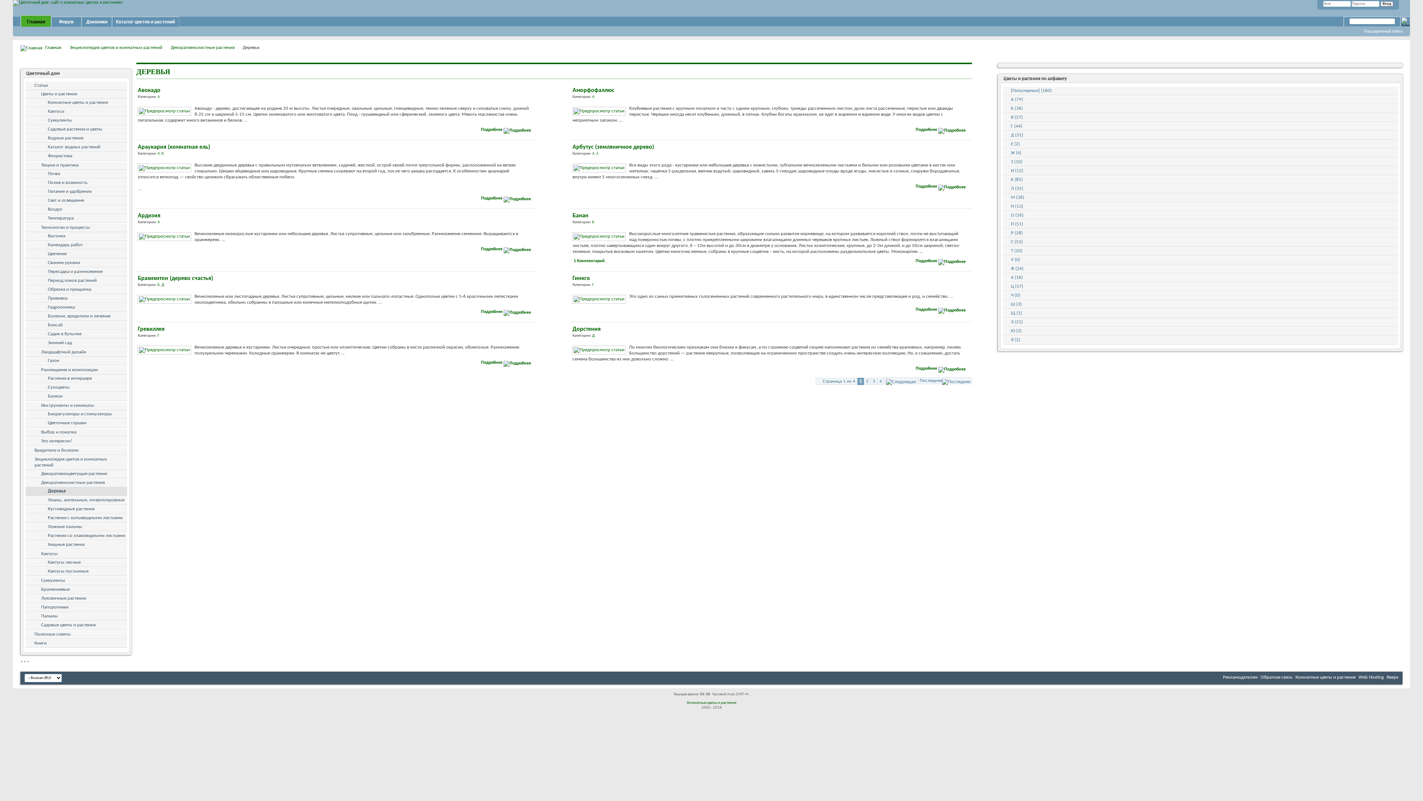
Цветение (57, 253)
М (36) (1017, 197)
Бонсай (55, 325)
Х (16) (1017, 277)
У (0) (1015, 259)
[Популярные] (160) (1031, 90)
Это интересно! (56, 441)
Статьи (41, 85)
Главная (36, 21)
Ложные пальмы (65, 526)
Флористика (60, 156)
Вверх (1393, 677)
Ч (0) (1015, 295)
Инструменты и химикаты (67, 405)
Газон (53, 360)
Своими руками (64, 262)
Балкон (55, 396)
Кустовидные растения (71, 509)
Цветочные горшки (67, 423)
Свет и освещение (66, 200)
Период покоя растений (72, 280)
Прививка (57, 298)
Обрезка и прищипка (69, 289)
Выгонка (56, 236)
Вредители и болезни (56, 450)
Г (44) (1016, 126)
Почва (54, 173)
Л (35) (1017, 188)
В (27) (1017, 117)
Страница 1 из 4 (839, 381)
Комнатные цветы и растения (78, 102)
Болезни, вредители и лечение (79, 316)
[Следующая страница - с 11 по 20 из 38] (901, 380)
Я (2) (1015, 339)
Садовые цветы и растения (68, 625)
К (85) (1017, 179)
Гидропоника (61, 307)
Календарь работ (65, 245)
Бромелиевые (55, 589)
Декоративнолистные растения (203, 47)
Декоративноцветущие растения (74, 473)
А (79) (1017, 99)
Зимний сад (60, 342)
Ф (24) (1017, 268)
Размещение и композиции (69, 369)
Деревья (57, 491)
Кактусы (56, 111)
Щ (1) (1016, 313)
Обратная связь (1277, 677)
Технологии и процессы (65, 227)
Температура (61, 218)
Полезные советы (52, 634)
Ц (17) (1017, 286)
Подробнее (492, 130)
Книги (40, 643)
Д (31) (1017, 135)
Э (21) (1017, 322)
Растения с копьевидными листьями (85, 517)
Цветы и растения (59, 94)
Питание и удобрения (70, 191)
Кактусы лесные (64, 562)
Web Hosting (1371, 677)
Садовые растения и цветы (75, 129)
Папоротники (55, 607)
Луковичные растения (63, 598)
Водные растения (65, 138)
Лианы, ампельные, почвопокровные (86, 500)
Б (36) (1017, 108)
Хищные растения (66, 544)
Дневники (96, 21)
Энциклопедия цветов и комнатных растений (116, 47)
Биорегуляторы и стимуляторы (80, 414)
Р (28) (1017, 233)
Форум (66, 21)
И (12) (1017, 170)
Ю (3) (1016, 331)
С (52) (1017, 242)
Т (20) (1016, 250)
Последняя (931, 380)
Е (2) (1015, 144)
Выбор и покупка (58, 432)
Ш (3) (1016, 304)
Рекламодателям (1240, 677)
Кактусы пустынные (68, 571)
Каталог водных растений (74, 147)
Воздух (55, 209)
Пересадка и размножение (75, 271)
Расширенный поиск (1383, 31)
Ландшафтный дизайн (63, 352)
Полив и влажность (67, 182)
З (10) (1016, 161)
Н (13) (1017, 206)
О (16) (1017, 215)
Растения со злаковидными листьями (86, 535)
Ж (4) (1016, 153)
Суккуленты (60, 120)
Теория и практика (60, 165)
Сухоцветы (59, 387)
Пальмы (49, 616)
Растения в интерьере (70, 378)
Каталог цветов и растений (145, 21)
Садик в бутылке (65, 334)
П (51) (1017, 224)
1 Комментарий (589, 261)
